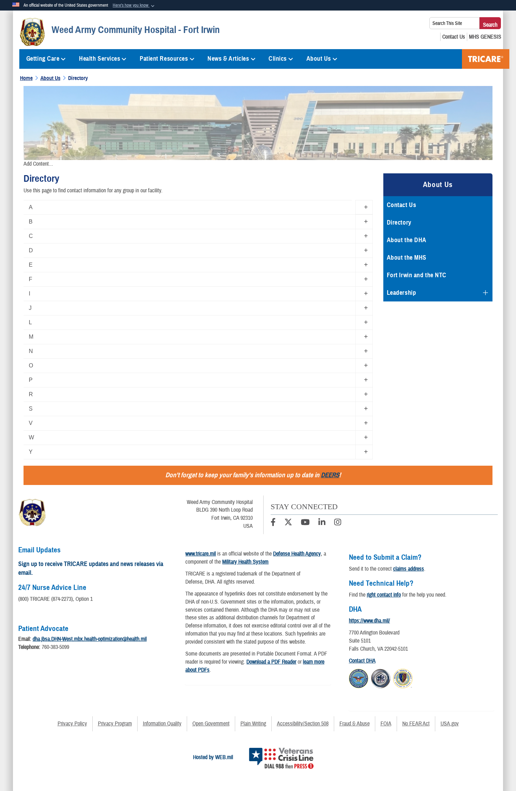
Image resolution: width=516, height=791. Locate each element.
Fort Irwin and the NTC (416, 275)
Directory (399, 222)
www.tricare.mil (200, 553)
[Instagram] (337, 523)
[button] (134, 5)
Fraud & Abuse (354, 723)
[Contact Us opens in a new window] (453, 36)
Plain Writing (253, 723)
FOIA (386, 723)
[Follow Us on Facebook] (273, 523)
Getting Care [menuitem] (43, 58)
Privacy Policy (72, 723)
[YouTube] (305, 523)
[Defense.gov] (358, 677)
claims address (408, 568)
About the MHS (406, 257)
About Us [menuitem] (318, 58)
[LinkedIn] (321, 523)
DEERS (330, 475)
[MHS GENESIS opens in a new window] (485, 36)
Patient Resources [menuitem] (164, 58)
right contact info (384, 594)
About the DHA (406, 240)
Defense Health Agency (297, 553)
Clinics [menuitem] (278, 58)
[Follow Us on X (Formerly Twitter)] (288, 523)
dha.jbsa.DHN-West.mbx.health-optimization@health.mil (90, 639)
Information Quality (162, 723)
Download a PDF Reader (271, 661)
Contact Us (401, 205)
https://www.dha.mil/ (369, 620)
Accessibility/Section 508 (303, 723)
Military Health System (245, 561)
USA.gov (450, 723)
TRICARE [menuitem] (485, 59)
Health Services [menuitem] (99, 58)
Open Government (211, 723)
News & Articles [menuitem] (228, 58)
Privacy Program (115, 723)
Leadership (401, 293)
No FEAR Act (416, 723)
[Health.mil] (380, 677)
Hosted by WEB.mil (213, 757)
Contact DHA (362, 660)
